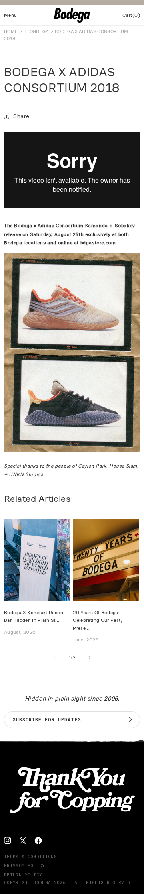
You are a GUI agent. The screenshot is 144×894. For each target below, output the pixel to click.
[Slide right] (89, 657)
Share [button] (21, 117)
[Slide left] (54, 657)
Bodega (42, 882)
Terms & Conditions (30, 856)
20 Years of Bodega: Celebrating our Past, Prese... (97, 620)
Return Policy (23, 875)
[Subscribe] (130, 720)
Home (11, 31)
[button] (10, 15)
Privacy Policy (24, 865)
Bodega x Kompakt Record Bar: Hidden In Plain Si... (34, 616)
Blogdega (36, 31)
